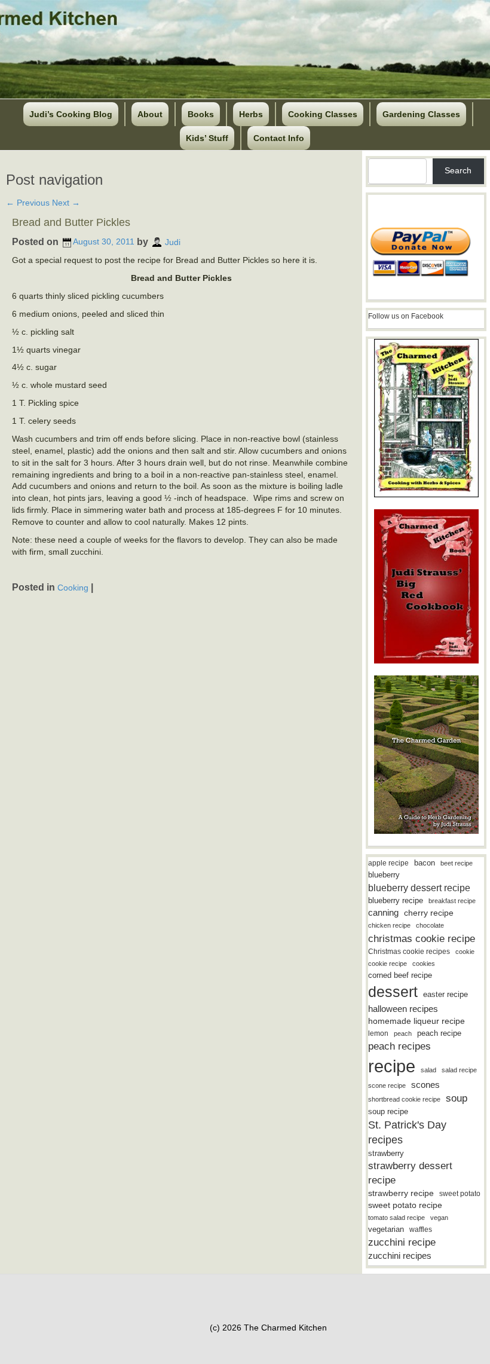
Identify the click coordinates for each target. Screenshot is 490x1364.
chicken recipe (389, 925)
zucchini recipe (402, 1242)
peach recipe (439, 1033)
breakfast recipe (452, 900)
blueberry (384, 874)
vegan (439, 1217)
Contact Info (278, 138)
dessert (393, 991)
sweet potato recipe (405, 1205)
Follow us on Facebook (405, 316)
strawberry (386, 1153)
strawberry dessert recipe (410, 1173)
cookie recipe (387, 963)
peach (403, 1033)
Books (201, 114)
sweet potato (459, 1193)
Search (458, 170)
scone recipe (387, 1085)
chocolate (430, 925)
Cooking (72, 587)
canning (383, 913)
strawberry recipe (401, 1193)
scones (425, 1084)
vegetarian (386, 1229)
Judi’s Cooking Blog (70, 114)
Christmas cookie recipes (409, 951)
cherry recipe (429, 913)
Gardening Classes (421, 114)
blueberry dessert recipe (419, 887)
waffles (420, 1229)
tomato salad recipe (396, 1217)
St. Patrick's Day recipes (407, 1132)
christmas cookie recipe (421, 938)
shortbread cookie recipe (404, 1099)
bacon (424, 862)
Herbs (251, 114)
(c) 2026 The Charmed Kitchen (268, 1327)
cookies (423, 963)
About (150, 114)
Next (66, 202)
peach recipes (399, 1046)
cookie (464, 951)
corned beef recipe (400, 975)
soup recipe (388, 1111)
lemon (378, 1033)
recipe (391, 1066)
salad (428, 1070)
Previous (28, 202)
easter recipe (445, 994)
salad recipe (459, 1070)
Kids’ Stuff (207, 138)
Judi (172, 241)
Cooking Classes (322, 114)
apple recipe (388, 863)
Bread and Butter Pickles (71, 222)
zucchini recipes (399, 1255)
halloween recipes (403, 1009)
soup (456, 1098)
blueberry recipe (395, 900)
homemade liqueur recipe (416, 1021)
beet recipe (456, 863)
